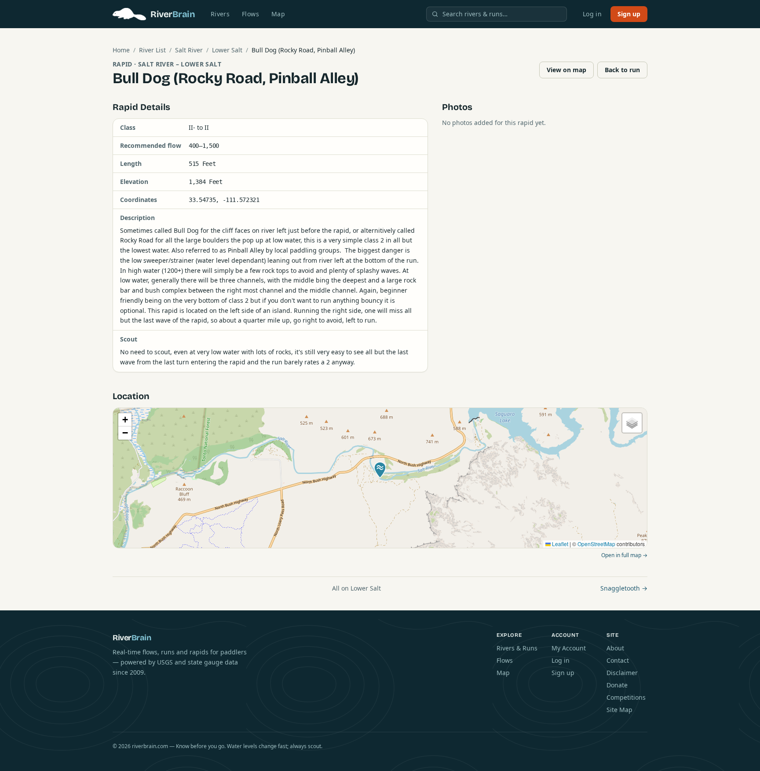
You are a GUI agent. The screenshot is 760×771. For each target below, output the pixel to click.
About (615, 648)
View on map (566, 70)
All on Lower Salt (356, 588)
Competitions (626, 697)
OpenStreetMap (596, 543)
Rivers (220, 14)
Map (278, 14)
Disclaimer (622, 672)
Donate (617, 685)
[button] (380, 470)
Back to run (622, 70)
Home (121, 50)
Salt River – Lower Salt (179, 64)
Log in (592, 14)
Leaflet (559, 543)
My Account (569, 648)
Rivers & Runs (517, 648)
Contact (618, 660)
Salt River (189, 50)
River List (152, 50)
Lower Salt (227, 50)
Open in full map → (624, 555)
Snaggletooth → (623, 588)
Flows (250, 14)
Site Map (619, 709)
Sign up (629, 14)
